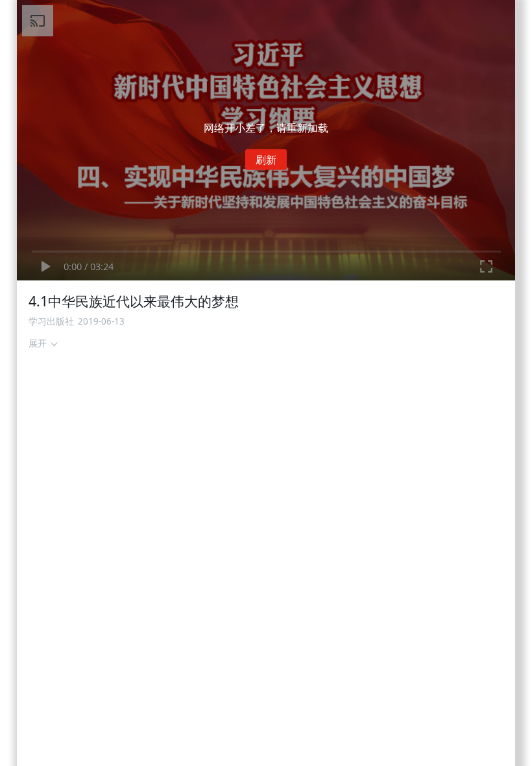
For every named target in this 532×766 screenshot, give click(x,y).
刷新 (266, 160)
